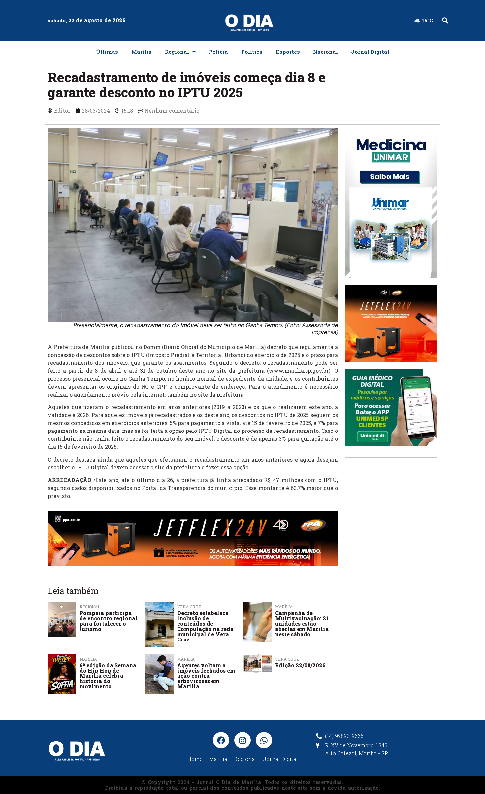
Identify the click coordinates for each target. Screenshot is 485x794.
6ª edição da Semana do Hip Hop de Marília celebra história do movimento (108, 676)
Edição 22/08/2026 (300, 665)
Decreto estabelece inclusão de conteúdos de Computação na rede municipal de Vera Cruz (205, 626)
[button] (444, 20)
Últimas (107, 51)
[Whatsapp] (264, 740)
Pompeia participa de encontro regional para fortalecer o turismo (109, 620)
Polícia (218, 51)
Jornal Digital (370, 51)
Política (252, 51)
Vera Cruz (287, 659)
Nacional (325, 51)
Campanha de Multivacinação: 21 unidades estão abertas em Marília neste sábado (302, 623)
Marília (141, 51)
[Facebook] (221, 740)
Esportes (288, 51)
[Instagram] (242, 740)
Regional (177, 51)
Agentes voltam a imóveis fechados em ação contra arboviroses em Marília (206, 676)
